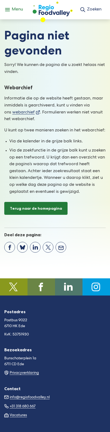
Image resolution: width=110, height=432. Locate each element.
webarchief (26, 112)
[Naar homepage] (52, 9)
